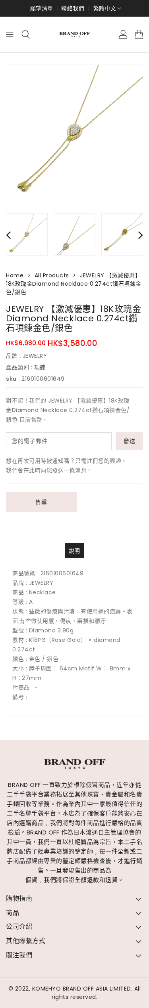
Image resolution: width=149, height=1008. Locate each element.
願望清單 (41, 8)
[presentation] (8, 235)
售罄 (41, 502)
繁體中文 (104, 8)
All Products (52, 275)
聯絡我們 (72, 8)
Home (14, 275)
